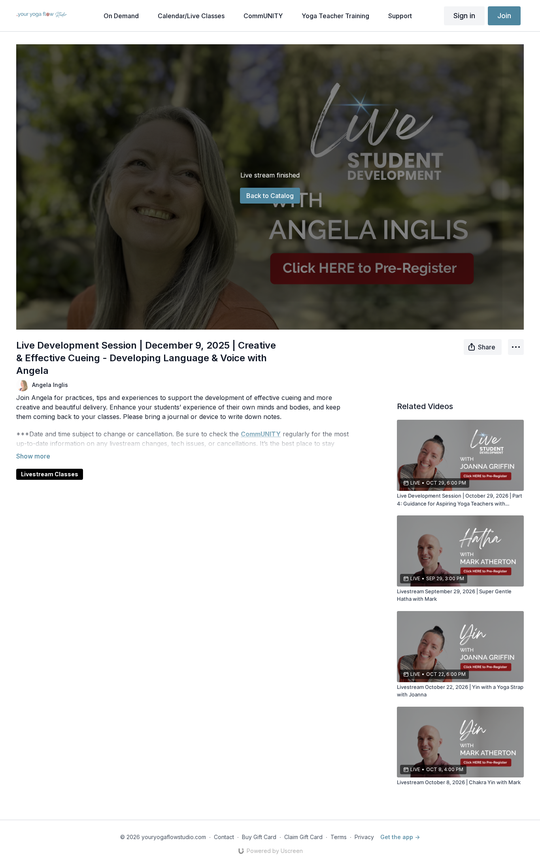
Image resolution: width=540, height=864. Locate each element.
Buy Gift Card (259, 837)
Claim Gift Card (303, 837)
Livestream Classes (49, 474)
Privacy (364, 837)
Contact (224, 837)
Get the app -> (400, 837)
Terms (338, 837)
